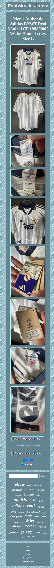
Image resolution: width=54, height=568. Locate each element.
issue (31, 536)
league (18, 495)
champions (16, 516)
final (41, 501)
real (31, 505)
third (44, 516)
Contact (28, 554)
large (44, 512)
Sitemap (28, 550)
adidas (18, 505)
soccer (30, 489)
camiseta (18, 522)
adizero (21, 512)
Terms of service (28, 562)
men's (36, 517)
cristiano (17, 489)
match (37, 532)
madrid (20, 499)
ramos (41, 506)
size (33, 500)
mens (29, 485)
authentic (16, 526)
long (13, 511)
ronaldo (33, 511)
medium (37, 485)
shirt (29, 520)
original (40, 522)
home (29, 494)
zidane (38, 495)
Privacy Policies (28, 558)
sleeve (41, 489)
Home (28, 547)
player (20, 484)
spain (23, 537)
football (30, 526)
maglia (42, 526)
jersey (26, 531)
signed (45, 533)
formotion (13, 532)
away (28, 516)
